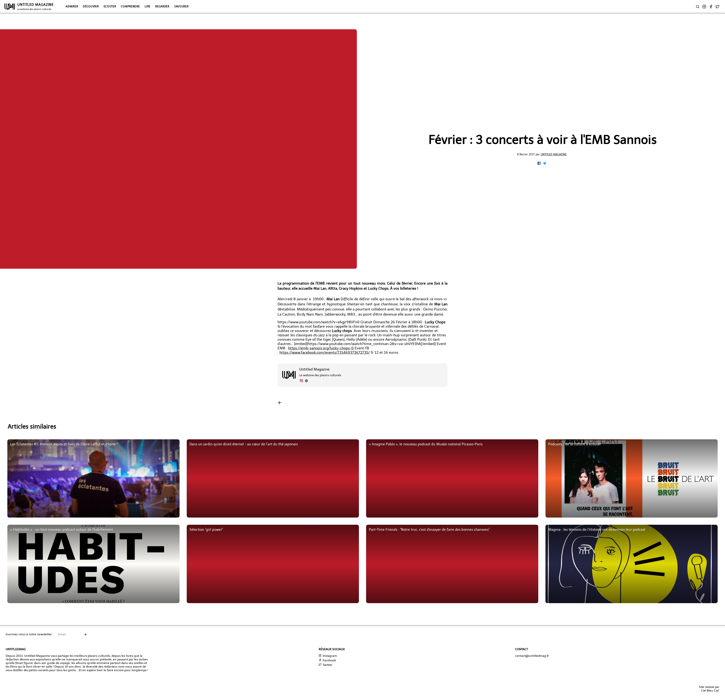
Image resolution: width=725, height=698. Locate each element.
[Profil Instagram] (301, 381)
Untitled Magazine (554, 154)
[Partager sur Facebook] (539, 164)
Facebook (329, 660)
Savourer (181, 6)
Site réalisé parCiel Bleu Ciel (709, 688)
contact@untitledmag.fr (532, 656)
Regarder (162, 6)
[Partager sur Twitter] (544, 164)
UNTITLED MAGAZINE (35, 7)
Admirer (72, 6)
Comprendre (130, 6)
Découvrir (91, 6)
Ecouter (110, 6)
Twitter (327, 665)
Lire (147, 6)
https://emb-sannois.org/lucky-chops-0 (321, 348)
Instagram (329, 656)
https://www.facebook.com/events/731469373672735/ (324, 352)
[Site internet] (306, 381)
